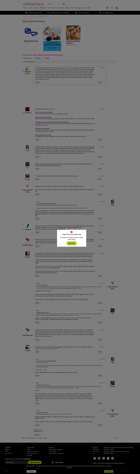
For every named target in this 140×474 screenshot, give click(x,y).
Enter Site (72, 243)
